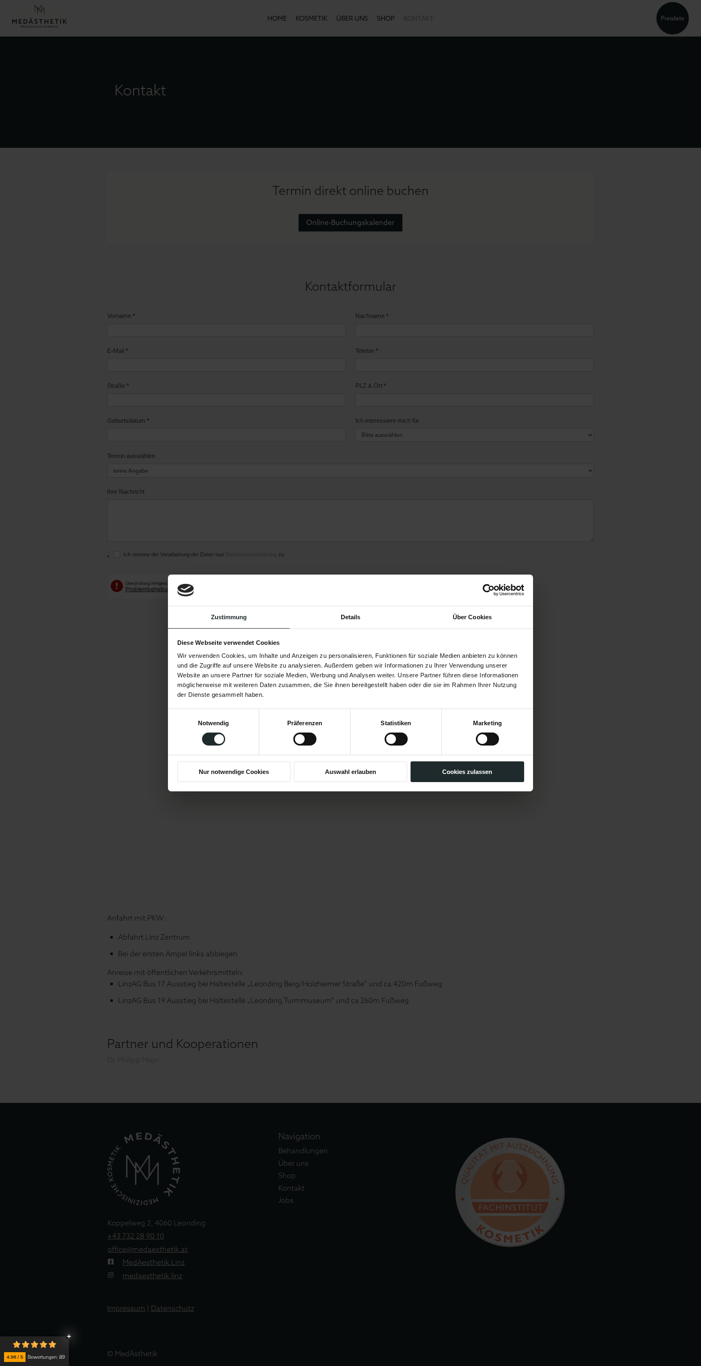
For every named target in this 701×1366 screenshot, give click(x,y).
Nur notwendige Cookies (234, 771)
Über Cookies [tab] (472, 617)
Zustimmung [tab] (229, 617)
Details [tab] (351, 617)
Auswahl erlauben (350, 771)
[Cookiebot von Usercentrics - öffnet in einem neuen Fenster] (488, 590)
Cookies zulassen (467, 771)
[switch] (304, 739)
